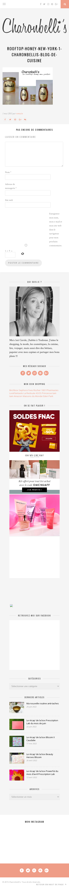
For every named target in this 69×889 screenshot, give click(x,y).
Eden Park (48, 396)
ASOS (38, 393)
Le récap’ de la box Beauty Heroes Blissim (39, 756)
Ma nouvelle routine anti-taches (42, 703)
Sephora (23, 390)
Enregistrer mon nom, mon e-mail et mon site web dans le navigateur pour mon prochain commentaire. (55, 229)
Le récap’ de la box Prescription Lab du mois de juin (42, 722)
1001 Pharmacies (49, 390)
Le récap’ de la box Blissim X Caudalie (40, 739)
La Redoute (29, 393)
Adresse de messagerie (11, 186)
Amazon (18, 396)
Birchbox (13, 390)
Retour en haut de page (50, 884)
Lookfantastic (16, 393)
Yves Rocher (34, 390)
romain (19, 113)
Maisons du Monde (32, 396)
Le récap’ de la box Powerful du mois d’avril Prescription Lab (42, 773)
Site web (9, 200)
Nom (8, 172)
